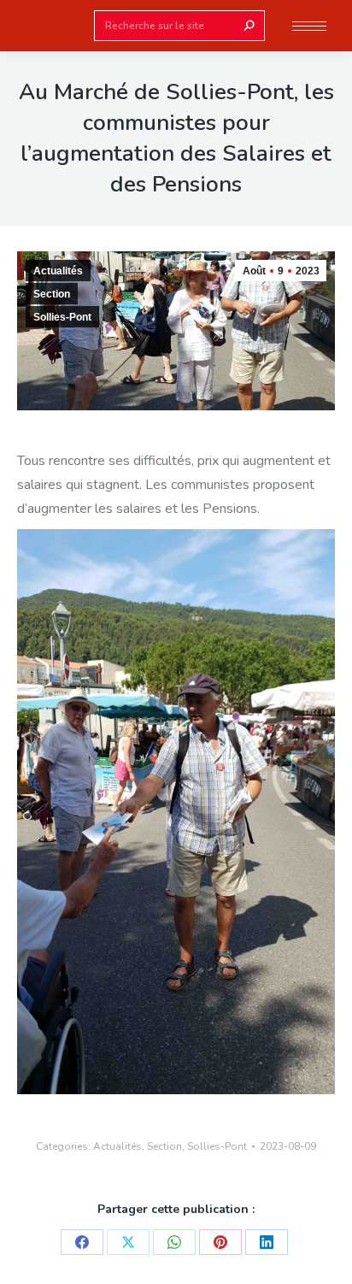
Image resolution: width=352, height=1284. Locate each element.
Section (51, 294)
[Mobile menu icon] (309, 26)
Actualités (58, 271)
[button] (254, 15)
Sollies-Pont (62, 317)
